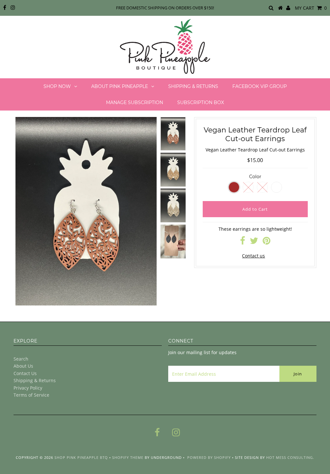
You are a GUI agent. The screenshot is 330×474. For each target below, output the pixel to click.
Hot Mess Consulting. (290, 457)
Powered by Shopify (209, 457)
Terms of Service (31, 395)
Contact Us (25, 373)
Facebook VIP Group (259, 86)
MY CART (311, 8)
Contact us (253, 256)
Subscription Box (200, 102)
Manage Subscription (134, 102)
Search (21, 359)
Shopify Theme (127, 457)
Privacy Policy (28, 388)
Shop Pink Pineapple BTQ (81, 457)
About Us (23, 366)
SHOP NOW (57, 86)
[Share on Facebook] (242, 242)
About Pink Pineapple (119, 86)
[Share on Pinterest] (266, 242)
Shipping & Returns (193, 86)
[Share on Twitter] (254, 242)
